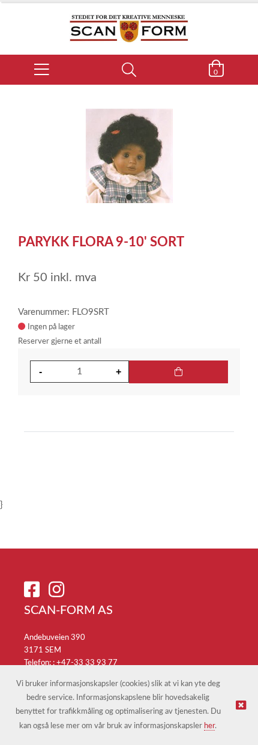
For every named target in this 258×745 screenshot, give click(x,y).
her (209, 726)
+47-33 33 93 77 (87, 663)
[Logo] (129, 22)
